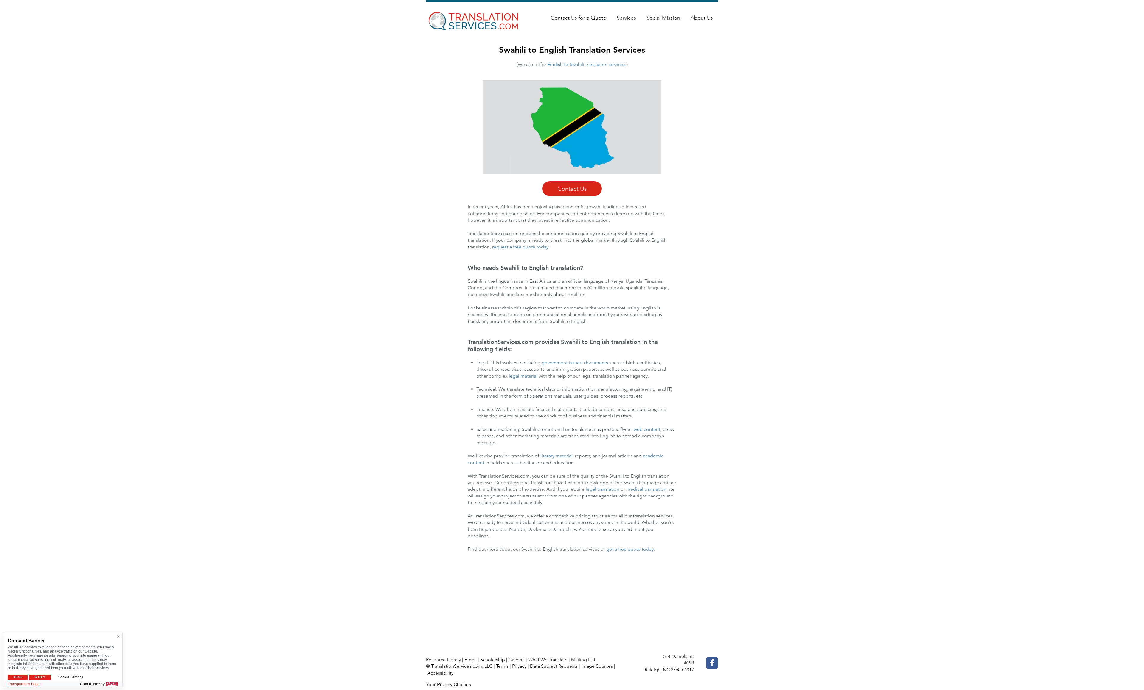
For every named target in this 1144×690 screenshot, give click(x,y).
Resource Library (443, 659)
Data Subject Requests (554, 666)
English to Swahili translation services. (587, 64)
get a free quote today (630, 549)
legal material (523, 376)
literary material (556, 456)
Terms (502, 666)
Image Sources (597, 666)
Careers (517, 659)
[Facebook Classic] (712, 663)
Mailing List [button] (583, 659)
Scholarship (492, 659)
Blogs (470, 659)
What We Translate (548, 659)
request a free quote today (520, 247)
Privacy (519, 666)
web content (647, 429)
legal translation (602, 489)
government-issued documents (575, 362)
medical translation (646, 489)
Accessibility (440, 673)
